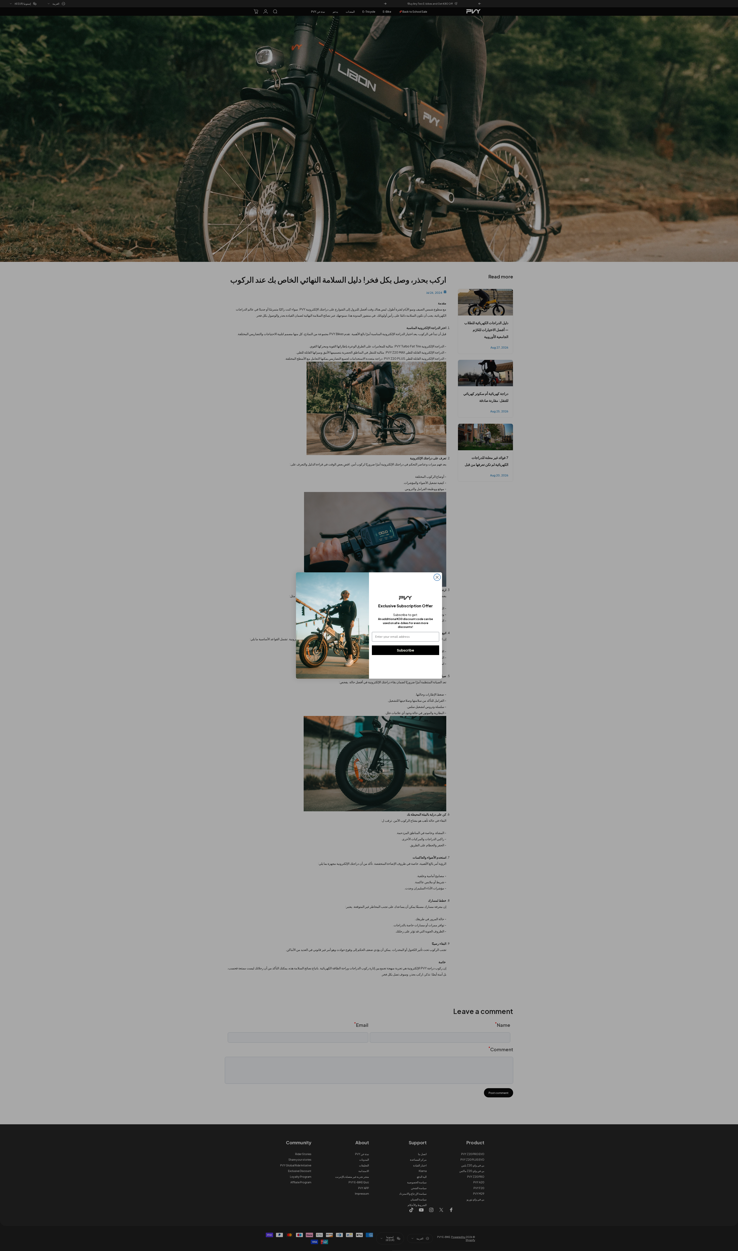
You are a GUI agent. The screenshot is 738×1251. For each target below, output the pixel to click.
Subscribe (405, 650)
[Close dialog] (437, 577)
